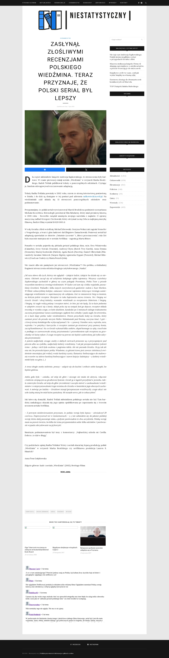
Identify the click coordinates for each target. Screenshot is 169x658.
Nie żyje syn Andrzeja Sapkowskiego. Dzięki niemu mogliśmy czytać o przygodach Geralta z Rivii (126, 57)
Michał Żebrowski (43, 511)
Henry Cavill (30, 511)
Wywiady (113, 3)
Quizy (112, 198)
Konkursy (87, 3)
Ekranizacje (59, 3)
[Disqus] (65, 593)
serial (53, 511)
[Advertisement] (65, 491)
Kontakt (124, 3)
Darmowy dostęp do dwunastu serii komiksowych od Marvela (125, 80)
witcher (68, 511)
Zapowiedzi (100, 3)
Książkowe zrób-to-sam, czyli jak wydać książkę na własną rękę (124, 74)
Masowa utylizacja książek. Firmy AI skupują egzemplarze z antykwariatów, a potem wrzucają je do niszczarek (127, 66)
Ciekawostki (74, 3)
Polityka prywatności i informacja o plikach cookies (56, 653)
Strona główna (29, 3)
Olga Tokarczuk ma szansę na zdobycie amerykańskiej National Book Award (37, 550)
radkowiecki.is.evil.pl (92, 196)
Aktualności (45, 3)
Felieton (113, 189)
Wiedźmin (60, 511)
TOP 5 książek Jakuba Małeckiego (124, 86)
